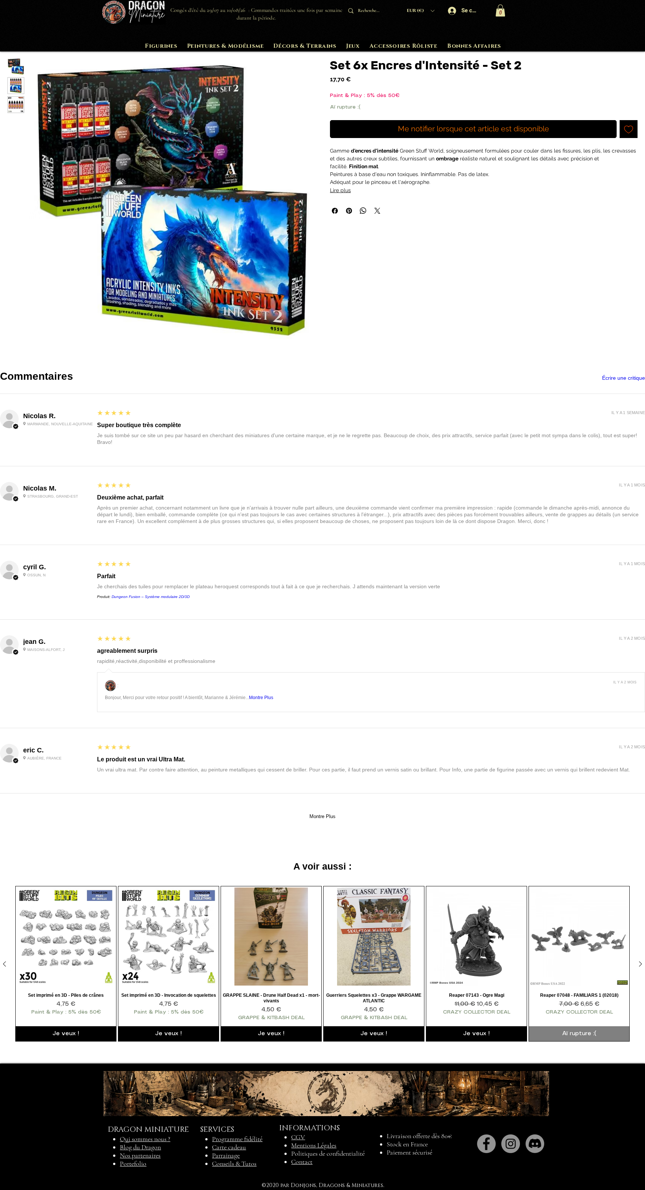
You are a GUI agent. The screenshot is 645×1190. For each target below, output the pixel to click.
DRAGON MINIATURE (148, 1129)
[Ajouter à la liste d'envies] (629, 129)
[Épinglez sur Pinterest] (349, 210)
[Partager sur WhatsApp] (363, 210)
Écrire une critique (623, 378)
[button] (420, 11)
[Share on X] (377, 210)
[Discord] (535, 1143)
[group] (322, 964)
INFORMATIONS (309, 1128)
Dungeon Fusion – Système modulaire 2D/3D (151, 597)
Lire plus (340, 190)
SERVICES (217, 1129)
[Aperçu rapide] (66, 936)
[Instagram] (510, 1143)
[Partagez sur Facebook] (334, 210)
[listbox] (420, 11)
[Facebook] (486, 1143)
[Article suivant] (640, 963)
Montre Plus (261, 697)
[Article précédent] (4, 963)
